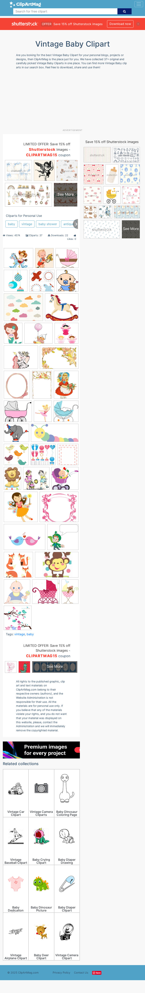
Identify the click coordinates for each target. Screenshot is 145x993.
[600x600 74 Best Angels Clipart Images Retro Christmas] (66, 335)
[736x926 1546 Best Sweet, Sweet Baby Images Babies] (44, 259)
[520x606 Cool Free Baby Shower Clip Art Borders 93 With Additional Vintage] (68, 456)
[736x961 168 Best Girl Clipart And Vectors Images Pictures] (13, 335)
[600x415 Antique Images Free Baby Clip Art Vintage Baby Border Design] (59, 359)
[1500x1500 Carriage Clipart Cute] (67, 259)
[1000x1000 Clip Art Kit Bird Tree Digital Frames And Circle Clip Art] (16, 456)
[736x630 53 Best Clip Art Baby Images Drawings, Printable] (38, 335)
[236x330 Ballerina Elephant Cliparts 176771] (43, 413)
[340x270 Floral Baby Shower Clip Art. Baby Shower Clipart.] (23, 309)
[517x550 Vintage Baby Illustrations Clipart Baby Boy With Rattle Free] (17, 593)
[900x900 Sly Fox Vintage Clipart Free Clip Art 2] (18, 566)
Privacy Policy (61, 972)
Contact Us (81, 972)
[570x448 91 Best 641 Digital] (21, 359)
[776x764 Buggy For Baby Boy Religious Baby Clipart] (66, 413)
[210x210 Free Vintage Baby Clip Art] (36, 480)
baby (11, 224)
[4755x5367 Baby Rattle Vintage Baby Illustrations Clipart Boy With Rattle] (67, 282)
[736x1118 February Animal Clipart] (12, 480)
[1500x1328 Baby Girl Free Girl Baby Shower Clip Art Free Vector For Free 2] (18, 413)
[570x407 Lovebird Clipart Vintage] (24, 539)
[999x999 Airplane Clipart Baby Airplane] (41, 282)
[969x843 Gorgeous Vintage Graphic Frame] (59, 508)
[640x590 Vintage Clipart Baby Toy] (61, 309)
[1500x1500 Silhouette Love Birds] (17, 619)
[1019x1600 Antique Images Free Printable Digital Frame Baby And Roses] (42, 386)
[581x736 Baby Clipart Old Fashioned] (66, 386)
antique (68, 224)
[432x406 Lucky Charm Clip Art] (62, 538)
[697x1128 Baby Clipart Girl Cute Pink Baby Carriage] (70, 593)
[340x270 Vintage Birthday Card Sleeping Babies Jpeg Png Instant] (18, 259)
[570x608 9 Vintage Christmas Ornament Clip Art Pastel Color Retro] (15, 282)
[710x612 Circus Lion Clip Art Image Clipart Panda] (16, 434)
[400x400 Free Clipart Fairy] (21, 508)
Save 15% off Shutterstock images (112, 142)
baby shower (48, 224)
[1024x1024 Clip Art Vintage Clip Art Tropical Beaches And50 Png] (43, 456)
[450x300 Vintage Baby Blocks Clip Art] (56, 566)
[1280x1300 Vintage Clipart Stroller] (45, 593)
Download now (120, 24)
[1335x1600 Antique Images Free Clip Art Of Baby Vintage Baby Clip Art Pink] (17, 386)
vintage (27, 224)
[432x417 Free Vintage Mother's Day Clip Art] (65, 480)
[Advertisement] (74, 100)
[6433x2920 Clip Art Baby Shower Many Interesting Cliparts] (54, 434)
